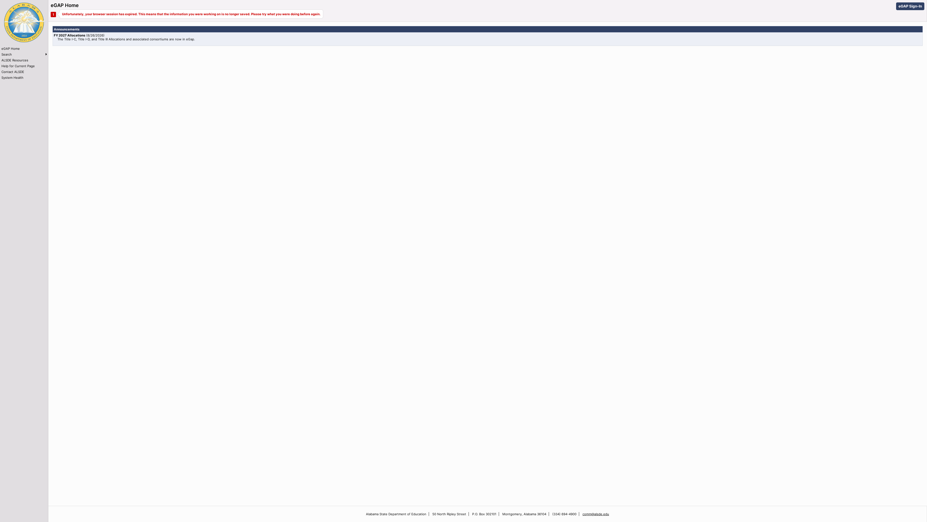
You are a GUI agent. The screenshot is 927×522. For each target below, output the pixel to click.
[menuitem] (24, 48)
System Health (12, 78)
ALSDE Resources (14, 60)
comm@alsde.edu (596, 514)
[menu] (24, 63)
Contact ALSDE (12, 72)
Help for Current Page (18, 66)
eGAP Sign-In (910, 6)
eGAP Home (10, 49)
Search (6, 54)
